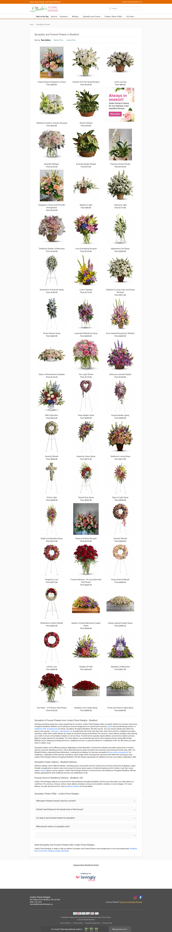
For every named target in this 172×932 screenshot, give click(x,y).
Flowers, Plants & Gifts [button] (113, 16)
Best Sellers (46, 40)
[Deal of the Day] (120, 105)
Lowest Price (71, 40)
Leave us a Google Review (131, 902)
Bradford (133, 848)
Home (32, 24)
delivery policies (73, 786)
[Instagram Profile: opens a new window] (135, 897)
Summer (54, 16)
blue (108, 752)
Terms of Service (65, 923)
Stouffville (65, 851)
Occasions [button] (64, 16)
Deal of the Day (42, 16)
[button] (165, 922)
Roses (43, 770)
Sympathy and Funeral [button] (92, 16)
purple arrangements (121, 752)
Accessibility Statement (92, 923)
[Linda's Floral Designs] (47, 9)
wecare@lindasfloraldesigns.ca (41, 904)
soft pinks (54, 731)
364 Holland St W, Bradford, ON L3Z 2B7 (45, 899)
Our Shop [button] (130, 16)
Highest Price (58, 40)
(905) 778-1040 (35, 902)
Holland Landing (54, 851)
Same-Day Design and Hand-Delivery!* (45, 1)
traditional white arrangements (46, 728)
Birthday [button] (75, 16)
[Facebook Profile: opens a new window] (140, 897)
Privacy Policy (77, 923)
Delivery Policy (107, 923)
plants (110, 726)
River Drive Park (41, 851)
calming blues (64, 731)
